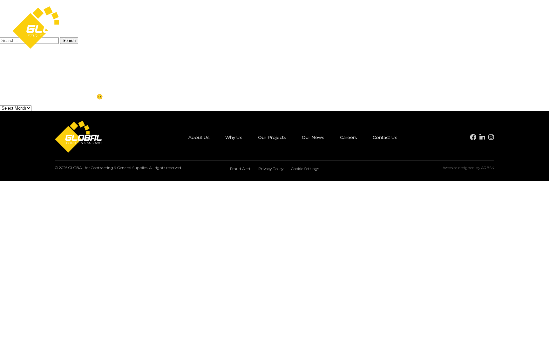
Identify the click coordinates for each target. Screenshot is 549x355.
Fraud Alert (240, 168)
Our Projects (277, 28)
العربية (511, 28)
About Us (210, 28)
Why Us (241, 28)
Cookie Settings (305, 168)
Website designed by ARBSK (468, 167)
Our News (315, 28)
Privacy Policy (270, 168)
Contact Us (380, 28)
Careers (346, 28)
